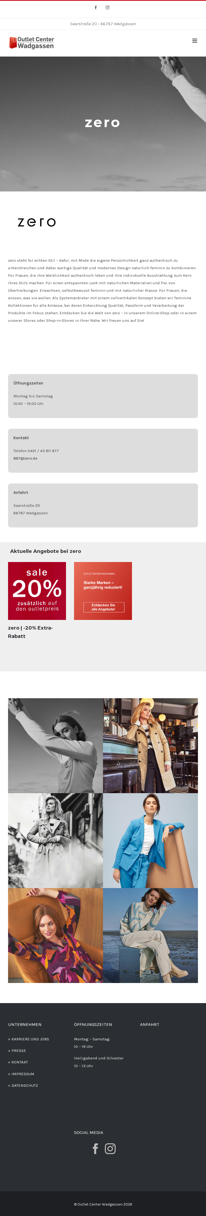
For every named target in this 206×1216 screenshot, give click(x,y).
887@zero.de (25, 458)
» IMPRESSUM (21, 1073)
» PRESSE (17, 1050)
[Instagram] (110, 1148)
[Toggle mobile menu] (195, 40)
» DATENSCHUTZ (23, 1085)
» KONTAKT (18, 1062)
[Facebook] (95, 1148)
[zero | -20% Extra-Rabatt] (37, 591)
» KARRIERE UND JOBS (28, 1039)
